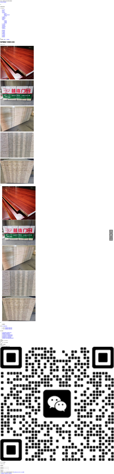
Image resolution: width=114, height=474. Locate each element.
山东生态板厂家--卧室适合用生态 (7, 334)
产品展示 (3, 32)
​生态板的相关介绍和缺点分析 (6, 332)
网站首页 (3, 30)
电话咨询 (6, 473)
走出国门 (5, 13)
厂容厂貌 (3, 34)
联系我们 (3, 36)
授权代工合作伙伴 (7, 14)
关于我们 (3, 31)
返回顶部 (10, 473)
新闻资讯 (3, 33)
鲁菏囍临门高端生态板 (8, 327)
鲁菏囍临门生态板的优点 (6, 333)
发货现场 (3, 35)
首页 (4, 39)
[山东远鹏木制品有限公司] (57, 4)
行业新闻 (5, 21)
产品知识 (5, 20)
